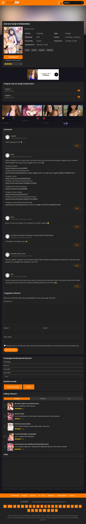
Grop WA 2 (7, 373)
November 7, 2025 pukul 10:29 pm (21, 237)
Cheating (25, 426)
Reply (77, 146)
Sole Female (57, 446)
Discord (6, 365)
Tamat (28, 387)
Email (45, 328)
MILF (28, 406)
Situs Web (8, 337)
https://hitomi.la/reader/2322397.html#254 (21, 199)
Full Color (30, 416)
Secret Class (19, 414)
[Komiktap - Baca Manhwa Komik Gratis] (13, 4)
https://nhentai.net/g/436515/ (16, 168)
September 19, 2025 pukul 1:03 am (21, 219)
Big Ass (22, 446)
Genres (32, 495)
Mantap (49, 50)
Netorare (50, 446)
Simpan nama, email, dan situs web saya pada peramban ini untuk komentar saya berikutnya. (42, 346)
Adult (27, 50)
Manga (41, 50)
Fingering (34, 446)
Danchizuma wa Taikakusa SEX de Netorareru (32, 444)
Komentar (8, 301)
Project (24, 495)
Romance (32, 406)
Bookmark (15, 495)
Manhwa (40, 416)
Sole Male (64, 446)
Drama (25, 416)
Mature (37, 426)
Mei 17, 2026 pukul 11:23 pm (19, 276)
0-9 (10, 506)
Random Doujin (13, 387)
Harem (35, 416)
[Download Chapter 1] (79, 97)
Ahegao (22, 436)
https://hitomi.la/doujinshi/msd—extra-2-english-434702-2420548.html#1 (33, 205)
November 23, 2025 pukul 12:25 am (21, 256)
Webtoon (57, 416)
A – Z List (42, 495)
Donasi (72, 495)
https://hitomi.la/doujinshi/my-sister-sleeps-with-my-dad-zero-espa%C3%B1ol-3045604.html (40, 173)
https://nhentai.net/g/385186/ (16, 189)
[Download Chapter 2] (79, 90)
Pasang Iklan (61, 495)
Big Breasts (23, 406)
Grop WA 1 (7, 369)
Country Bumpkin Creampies (25, 434)
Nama (7, 328)
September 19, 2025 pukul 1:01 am (21, 156)
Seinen (52, 416)
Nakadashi (31, 436)
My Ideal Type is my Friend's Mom (27, 404)
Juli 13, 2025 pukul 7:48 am (19, 138)
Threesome (45, 426)
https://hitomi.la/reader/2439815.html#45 (20, 183)
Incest (34, 50)
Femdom (31, 426)
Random (51, 495)
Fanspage (7, 362)
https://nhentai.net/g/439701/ (16, 194)
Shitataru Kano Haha (23, 424)
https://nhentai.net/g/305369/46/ (18, 179)
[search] (82, 3)
